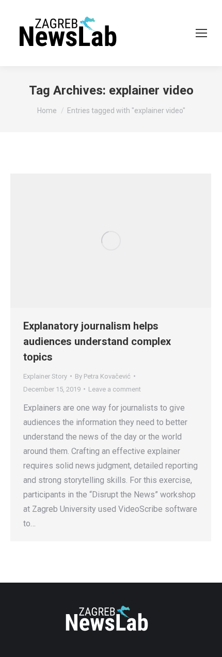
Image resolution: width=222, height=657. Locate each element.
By (103, 376)
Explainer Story (45, 376)
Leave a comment (114, 389)
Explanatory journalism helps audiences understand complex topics (97, 341)
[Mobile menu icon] (201, 33)
